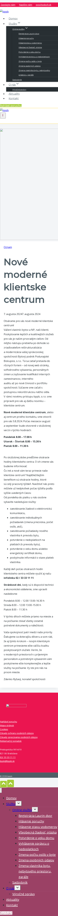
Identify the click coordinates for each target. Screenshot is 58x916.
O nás (10, 888)
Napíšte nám (25, 4)
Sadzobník (17, 79)
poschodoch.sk (43, 4)
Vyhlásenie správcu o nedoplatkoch (34, 56)
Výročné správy (19, 89)
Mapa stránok (7, 725)
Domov (13, 18)
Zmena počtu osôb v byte (30, 61)
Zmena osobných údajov (30, 66)
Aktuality (14, 93)
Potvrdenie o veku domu (30, 52)
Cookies (4, 729)
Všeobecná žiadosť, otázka (30, 47)
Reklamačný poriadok (10, 741)
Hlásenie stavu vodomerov (30, 43)
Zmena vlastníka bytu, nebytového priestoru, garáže (34, 72)
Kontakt (14, 98)
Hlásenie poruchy (26, 38)
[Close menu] (1, 790)
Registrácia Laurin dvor (29, 33)
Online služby (22, 810)
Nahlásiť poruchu (11, 105)
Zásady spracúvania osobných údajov (19, 737)
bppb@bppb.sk (7, 761)
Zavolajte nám (8, 4)
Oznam (8, 247)
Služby (11, 804)
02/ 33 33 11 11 (8, 757)
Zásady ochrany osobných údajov (17, 733)
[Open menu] (3, 115)
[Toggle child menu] (19, 803)
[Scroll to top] (3, 784)
